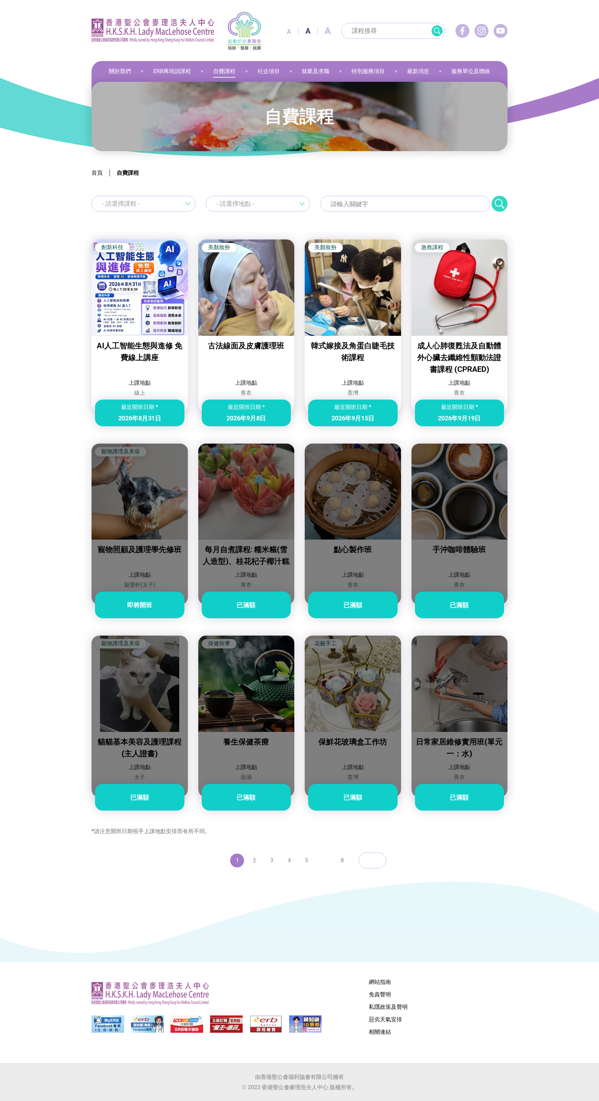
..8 (341, 860)
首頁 (97, 172)
